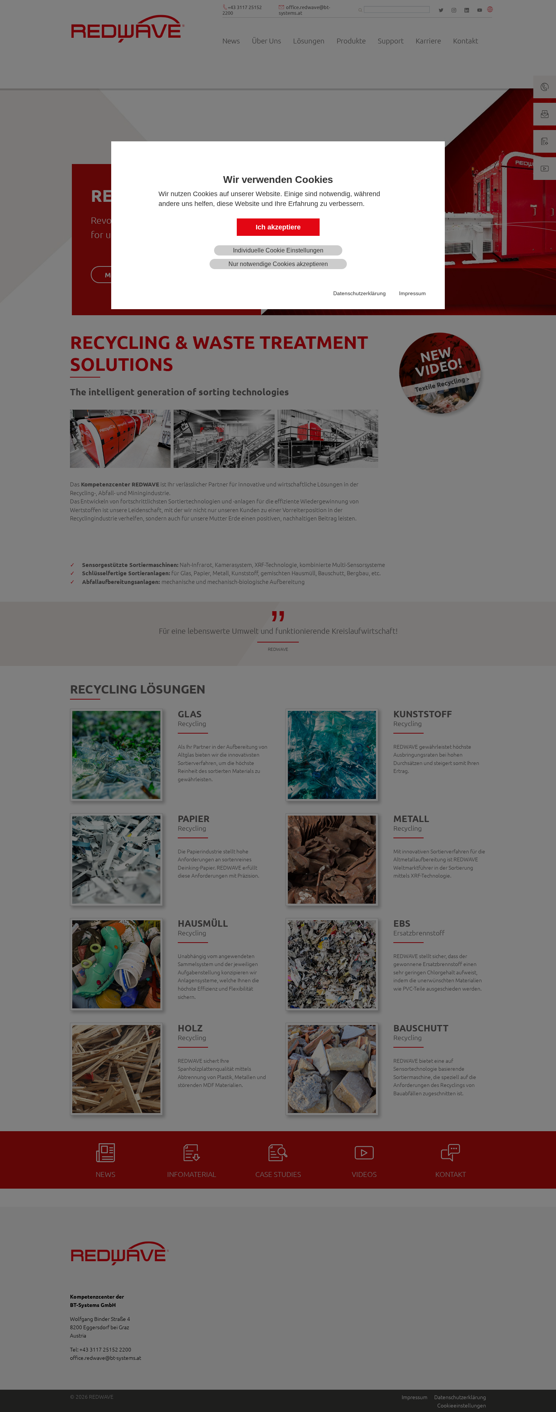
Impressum (412, 293)
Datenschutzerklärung (359, 293)
